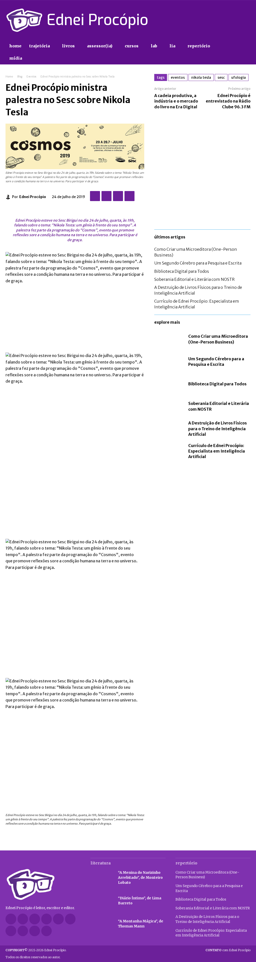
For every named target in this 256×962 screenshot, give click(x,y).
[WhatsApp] (129, 196)
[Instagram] (221, 20)
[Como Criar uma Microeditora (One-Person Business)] (168, 339)
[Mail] (58, 919)
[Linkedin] (46, 919)
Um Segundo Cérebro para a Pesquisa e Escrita (198, 263)
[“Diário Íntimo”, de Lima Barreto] (101, 901)
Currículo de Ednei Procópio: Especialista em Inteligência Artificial (216, 451)
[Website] (23, 931)
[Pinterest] (118, 196)
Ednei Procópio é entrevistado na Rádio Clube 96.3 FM (228, 101)
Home (9, 76)
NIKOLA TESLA (201, 77)
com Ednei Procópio (228, 950)
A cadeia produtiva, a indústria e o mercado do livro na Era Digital (176, 101)
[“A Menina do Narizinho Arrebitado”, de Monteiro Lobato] (101, 878)
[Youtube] (247, 20)
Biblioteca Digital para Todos (181, 271)
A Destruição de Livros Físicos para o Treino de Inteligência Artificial (217, 428)
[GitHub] (23, 919)
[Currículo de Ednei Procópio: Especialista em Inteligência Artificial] (168, 451)
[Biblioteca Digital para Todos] (168, 384)
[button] (245, 52)
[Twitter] (238, 20)
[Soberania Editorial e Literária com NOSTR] (168, 406)
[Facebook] (212, 20)
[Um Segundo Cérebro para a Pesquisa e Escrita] (168, 361)
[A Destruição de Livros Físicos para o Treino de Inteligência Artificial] (168, 428)
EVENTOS (178, 77)
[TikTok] (229, 20)
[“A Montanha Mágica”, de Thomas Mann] (101, 924)
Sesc (221, 77)
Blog (19, 76)
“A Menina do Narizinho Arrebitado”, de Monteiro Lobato (140, 877)
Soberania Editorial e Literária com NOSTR (194, 279)
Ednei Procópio (32, 197)
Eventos (31, 76)
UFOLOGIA (238, 77)
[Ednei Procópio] (9, 196)
